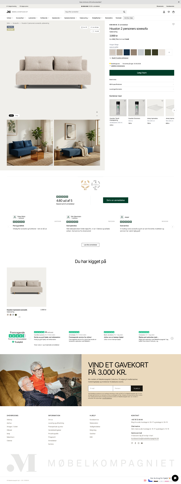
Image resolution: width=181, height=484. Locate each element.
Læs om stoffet (113, 47)
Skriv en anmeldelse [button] (116, 200)
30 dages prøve (24, 6)
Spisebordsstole (69, 18)
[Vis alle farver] (169, 52)
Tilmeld (137, 388)
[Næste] (174, 110)
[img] (19, 222)
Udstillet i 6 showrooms (118, 66)
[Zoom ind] (97, 112)
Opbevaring (84, 18)
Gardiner (93, 434)
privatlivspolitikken (107, 398)
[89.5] (85, 184)
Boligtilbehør (96, 18)
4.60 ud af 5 (64, 200)
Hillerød (9, 430)
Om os (50, 420)
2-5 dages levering (11, 6)
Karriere (51, 444)
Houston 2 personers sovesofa (17, 310)
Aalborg (9, 420)
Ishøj (8, 434)
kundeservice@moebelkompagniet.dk (145, 438)
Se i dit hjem (95, 27)
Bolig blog (93, 430)
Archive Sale (128, 18)
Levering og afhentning (56, 423)
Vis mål (97, 31)
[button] (113, 25)
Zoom (48, 122)
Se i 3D (85, 27)
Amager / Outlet (12, 427)
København (10, 437)
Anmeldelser (52, 441)
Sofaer (9, 18)
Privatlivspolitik (53, 434)
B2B (91, 437)
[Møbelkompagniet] (17, 12)
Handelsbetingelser (54, 430)
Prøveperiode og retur (55, 427)
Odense (9, 441)
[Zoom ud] (97, 115)
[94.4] (96, 184)
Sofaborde (43, 18)
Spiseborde (56, 18)
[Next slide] (172, 226)
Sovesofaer (20, 18)
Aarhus (9, 423)
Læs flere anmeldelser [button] (90, 245)
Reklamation (94, 423)
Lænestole (32, 18)
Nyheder (119, 18)
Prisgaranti (52, 437)
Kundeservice (94, 420)
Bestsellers (109, 18)
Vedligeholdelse (95, 427)
